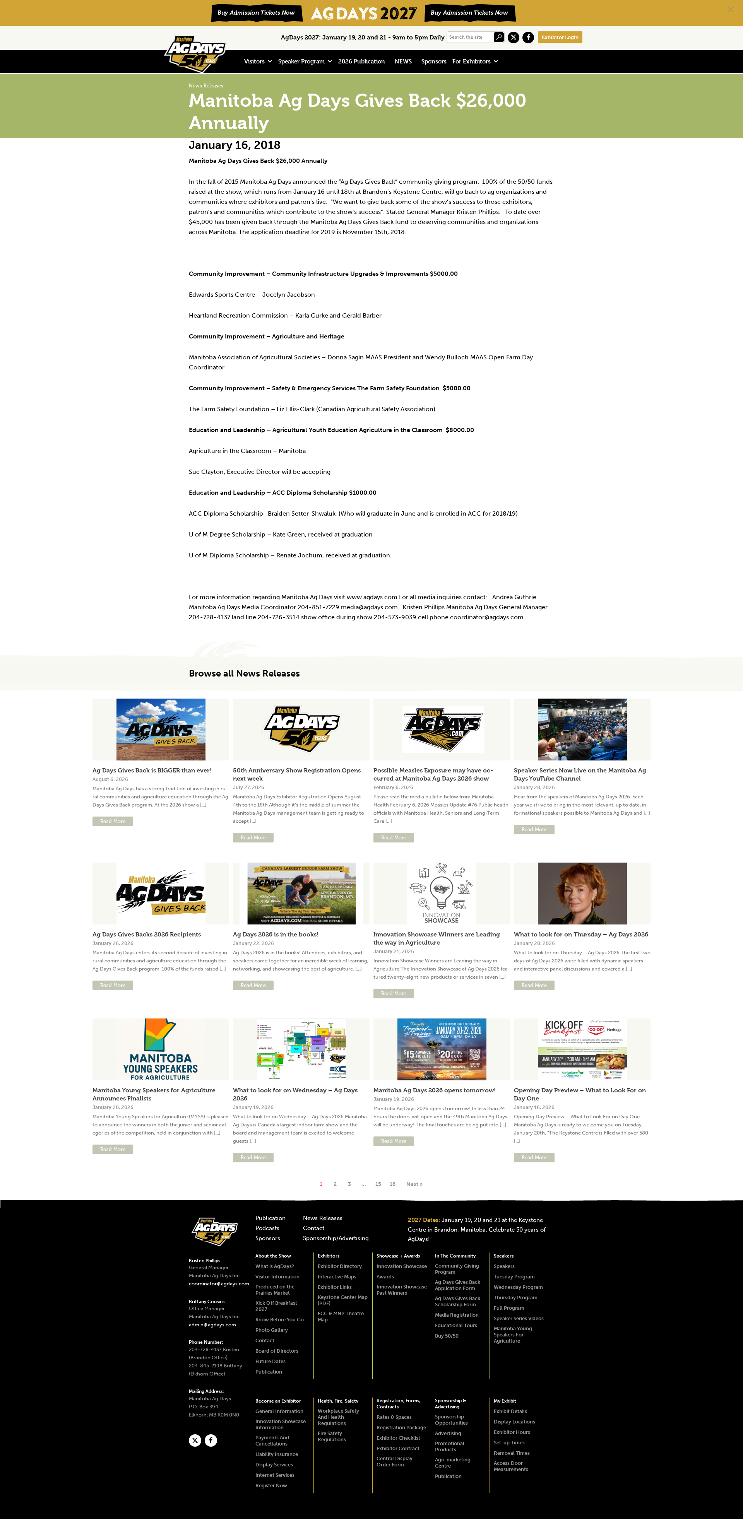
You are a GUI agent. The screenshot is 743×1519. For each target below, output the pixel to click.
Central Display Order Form (395, 1462)
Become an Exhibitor (278, 1401)
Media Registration (457, 1315)
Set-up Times (509, 1443)
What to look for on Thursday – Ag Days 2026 (581, 934)
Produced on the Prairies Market (274, 1290)
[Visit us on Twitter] (513, 37)
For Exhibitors (471, 61)
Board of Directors (276, 1351)
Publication (270, 1218)
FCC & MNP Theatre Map (341, 1317)
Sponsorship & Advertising (450, 1404)
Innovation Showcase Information (280, 1424)
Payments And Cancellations (272, 1441)
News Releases (322, 1218)
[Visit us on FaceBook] (528, 37)
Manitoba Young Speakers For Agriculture (513, 1335)
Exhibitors (328, 1256)
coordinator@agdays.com (219, 1284)
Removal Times (512, 1453)
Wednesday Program (518, 1287)
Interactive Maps (337, 1277)
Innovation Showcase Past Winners (402, 1290)
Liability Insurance (276, 1454)
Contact (313, 1228)
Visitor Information (277, 1277)
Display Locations (514, 1422)
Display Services (274, 1465)
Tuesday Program (514, 1277)
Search (499, 37)
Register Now (271, 1485)
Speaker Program (301, 61)
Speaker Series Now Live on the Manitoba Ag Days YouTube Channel (580, 774)
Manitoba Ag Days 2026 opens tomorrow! (434, 1090)
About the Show (273, 1256)
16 (392, 1184)
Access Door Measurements (511, 1466)
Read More (112, 821)
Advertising (448, 1433)
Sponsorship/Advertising (336, 1238)
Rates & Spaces (394, 1417)
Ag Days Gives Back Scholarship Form (457, 1301)
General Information (279, 1411)
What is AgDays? (274, 1266)
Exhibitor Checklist (398, 1438)
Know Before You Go (279, 1320)
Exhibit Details (510, 1411)
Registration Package (401, 1427)
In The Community (455, 1256)
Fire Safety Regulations (332, 1436)
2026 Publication (361, 61)
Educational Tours (456, 1325)
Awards (385, 1277)
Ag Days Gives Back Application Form (457, 1285)
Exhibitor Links (335, 1287)
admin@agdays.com (212, 1325)
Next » (414, 1184)
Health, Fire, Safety (338, 1401)
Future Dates (270, 1361)
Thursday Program (516, 1297)
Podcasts (267, 1228)
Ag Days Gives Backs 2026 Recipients (146, 934)
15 (378, 1184)
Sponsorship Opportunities (451, 1420)
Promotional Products (449, 1446)
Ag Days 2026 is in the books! (275, 934)
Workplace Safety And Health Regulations (338, 1417)
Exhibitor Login (560, 37)
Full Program (509, 1308)
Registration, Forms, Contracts (398, 1404)
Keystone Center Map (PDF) (343, 1300)
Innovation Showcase (402, 1266)
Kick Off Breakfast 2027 (276, 1306)
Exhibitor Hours (512, 1432)
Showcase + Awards (398, 1256)
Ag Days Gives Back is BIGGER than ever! (152, 770)
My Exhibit (505, 1401)
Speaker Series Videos (519, 1318)
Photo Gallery (271, 1330)
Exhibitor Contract (398, 1448)
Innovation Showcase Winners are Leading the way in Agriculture (436, 938)
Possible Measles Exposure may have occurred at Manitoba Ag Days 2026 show (433, 774)
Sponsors (434, 61)
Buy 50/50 (447, 1336)
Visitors (254, 61)
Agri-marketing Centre (453, 1463)
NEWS (403, 61)
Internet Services (274, 1475)
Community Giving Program (457, 1269)
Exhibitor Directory (340, 1266)
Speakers (504, 1256)
